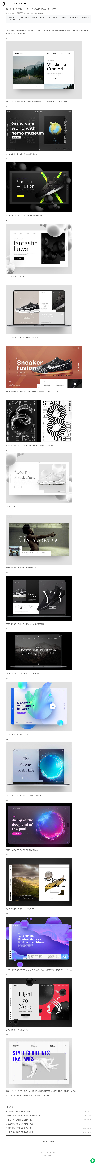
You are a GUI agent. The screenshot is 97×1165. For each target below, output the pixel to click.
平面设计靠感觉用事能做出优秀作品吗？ (20, 1120)
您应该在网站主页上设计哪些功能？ (19, 1128)
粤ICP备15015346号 (48, 1155)
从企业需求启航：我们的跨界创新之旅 (19, 1124)
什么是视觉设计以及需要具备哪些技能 (19, 1132)
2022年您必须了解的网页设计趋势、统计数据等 (23, 1116)
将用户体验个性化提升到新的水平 (18, 1111)
